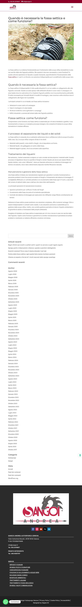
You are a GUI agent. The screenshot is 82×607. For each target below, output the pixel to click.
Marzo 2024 (12, 357)
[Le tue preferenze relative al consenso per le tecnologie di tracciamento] (80, 455)
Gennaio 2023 (13, 394)
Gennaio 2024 (13, 363)
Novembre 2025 (13, 296)
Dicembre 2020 (13, 434)
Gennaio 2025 (13, 326)
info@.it (13, 545)
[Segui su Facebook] (33, 529)
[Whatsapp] (5, 602)
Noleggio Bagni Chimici (19, 575)
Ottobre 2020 (12, 437)
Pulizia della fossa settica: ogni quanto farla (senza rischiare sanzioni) (31, 254)
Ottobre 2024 (12, 336)
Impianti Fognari (16, 565)
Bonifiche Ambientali (18, 578)
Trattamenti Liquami (18, 580)
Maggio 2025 (12, 314)
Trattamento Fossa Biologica (21, 583)
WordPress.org (13, 478)
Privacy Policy (44, 600)
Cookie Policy (55, 600)
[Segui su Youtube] (41, 529)
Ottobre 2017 (12, 449)
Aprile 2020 (12, 446)
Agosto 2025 (12, 305)
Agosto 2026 (12, 271)
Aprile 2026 (12, 280)
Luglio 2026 (12, 274)
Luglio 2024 (12, 345)
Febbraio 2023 (13, 391)
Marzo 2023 (12, 388)
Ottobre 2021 (12, 428)
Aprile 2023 (12, 385)
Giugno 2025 (12, 311)
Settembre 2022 (13, 406)
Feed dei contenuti (14, 472)
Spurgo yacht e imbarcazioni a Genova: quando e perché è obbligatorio (32, 248)
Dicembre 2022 (13, 397)
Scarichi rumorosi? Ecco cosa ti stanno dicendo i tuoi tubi (27, 251)
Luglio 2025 (12, 308)
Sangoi (10, 461)
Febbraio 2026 (13, 286)
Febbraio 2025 (13, 323)
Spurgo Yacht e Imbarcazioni (21, 585)
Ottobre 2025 (12, 299)
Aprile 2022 (12, 419)
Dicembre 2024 (13, 329)
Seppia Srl (45, 603)
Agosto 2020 (12, 440)
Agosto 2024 (12, 342)
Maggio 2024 (12, 351)
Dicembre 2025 (13, 293)
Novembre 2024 (13, 333)
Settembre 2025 (13, 302)
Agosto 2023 (12, 379)
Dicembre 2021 (13, 425)
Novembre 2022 (13, 400)
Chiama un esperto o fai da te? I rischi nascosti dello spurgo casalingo (31, 257)
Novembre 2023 (13, 369)
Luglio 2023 (12, 382)
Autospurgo (12, 458)
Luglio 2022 (12, 413)
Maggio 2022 (12, 416)
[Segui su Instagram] (37, 529)
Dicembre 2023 (13, 366)
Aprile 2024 (12, 354)
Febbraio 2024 (13, 360)
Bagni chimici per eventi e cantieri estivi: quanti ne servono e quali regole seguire (35, 245)
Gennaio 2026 (13, 289)
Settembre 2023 (13, 376)
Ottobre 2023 (12, 372)
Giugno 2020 (12, 443)
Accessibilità (65, 600)
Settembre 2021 (13, 431)
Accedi (10, 469)
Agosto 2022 (12, 409)
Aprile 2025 (12, 317)
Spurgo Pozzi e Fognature (20, 567)
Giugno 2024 (12, 348)
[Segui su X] (45, 529)
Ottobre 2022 (12, 403)
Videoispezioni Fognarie (19, 570)
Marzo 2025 (12, 320)
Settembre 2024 (13, 339)
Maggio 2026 (12, 277)
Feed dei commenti (14, 475)
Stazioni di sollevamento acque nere (24, 572)
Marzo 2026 (12, 283)
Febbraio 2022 (13, 422)
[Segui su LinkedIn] (49, 529)
